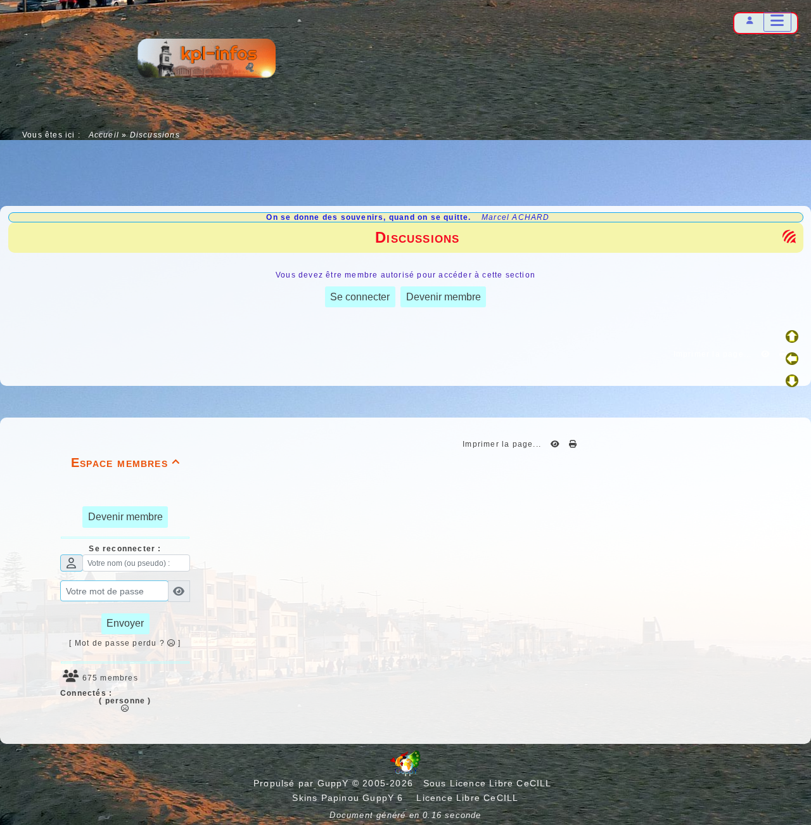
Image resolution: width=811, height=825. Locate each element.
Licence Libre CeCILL (465, 798)
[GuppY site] (405, 773)
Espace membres (125, 463)
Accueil (104, 135)
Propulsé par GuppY (302, 783)
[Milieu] (792, 358)
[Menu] (777, 22)
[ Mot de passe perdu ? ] (125, 643)
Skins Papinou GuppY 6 (351, 798)
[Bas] (792, 380)
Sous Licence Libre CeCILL (488, 783)
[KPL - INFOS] (206, 60)
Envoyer (125, 623)
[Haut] (792, 336)
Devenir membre (443, 296)
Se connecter (360, 296)
